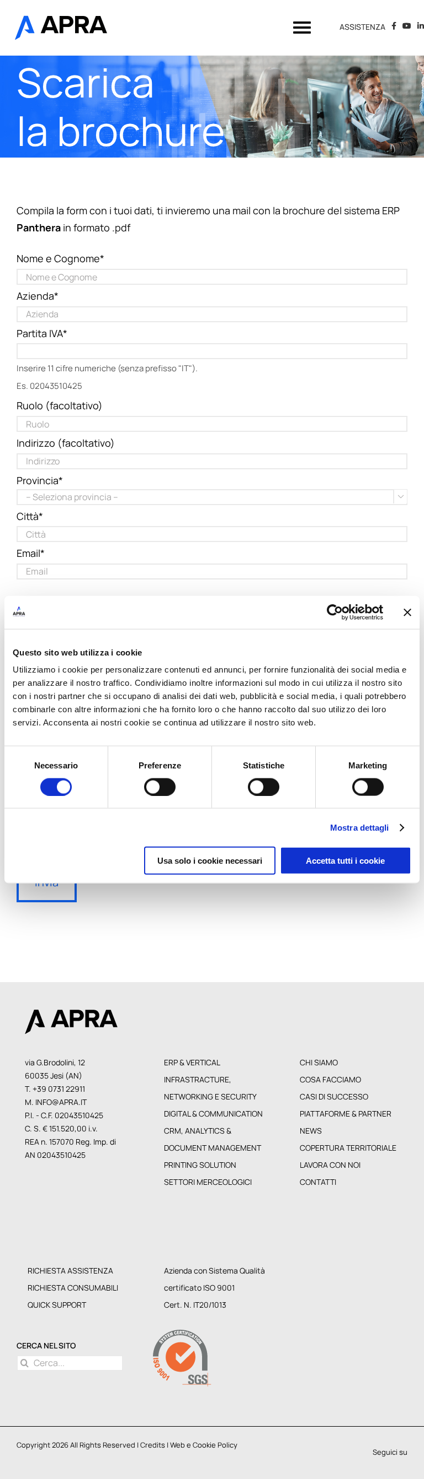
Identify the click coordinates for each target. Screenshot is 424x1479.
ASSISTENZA (362, 27)
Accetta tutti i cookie (345, 860)
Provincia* (40, 480)
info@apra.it (61, 1102)
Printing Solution (200, 1165)
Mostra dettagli (359, 827)
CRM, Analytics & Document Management (212, 1139)
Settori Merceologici (208, 1182)
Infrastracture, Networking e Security (210, 1088)
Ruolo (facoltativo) (60, 405)
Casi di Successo (334, 1096)
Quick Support (57, 1304)
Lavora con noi (330, 1165)
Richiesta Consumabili (73, 1287)
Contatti (318, 1182)
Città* (30, 516)
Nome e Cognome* (60, 258)
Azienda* (38, 295)
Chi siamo (319, 1062)
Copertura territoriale (348, 1147)
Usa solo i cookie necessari (209, 860)
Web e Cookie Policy (203, 1445)
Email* (31, 553)
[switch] (160, 786)
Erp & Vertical (192, 1062)
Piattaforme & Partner (345, 1113)
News (311, 1130)
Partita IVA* (42, 333)
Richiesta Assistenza (70, 1270)
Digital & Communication (213, 1113)
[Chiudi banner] (407, 612)
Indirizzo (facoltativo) (66, 442)
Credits (152, 1445)
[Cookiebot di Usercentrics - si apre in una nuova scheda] (335, 612)
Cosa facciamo (330, 1079)
